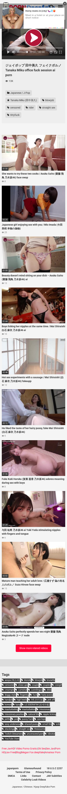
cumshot (22, 689)
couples (47, 685)
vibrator (51, 733)
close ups (23, 685)
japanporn (13, 768)
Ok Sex (41, 748)
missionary (44, 709)
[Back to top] (60, 786)
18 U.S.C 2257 (55, 768)
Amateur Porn (52, 752)
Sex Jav (50, 748)
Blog (18, 752)
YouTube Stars (12, 738)
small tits (47, 724)
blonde (27, 680)
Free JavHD (8, 748)
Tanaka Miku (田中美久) (23, 100)
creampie (9, 689)
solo (58, 724)
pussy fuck (27, 719)
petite (7, 719)
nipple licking (49, 714)
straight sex (48, 107)
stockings (10, 729)
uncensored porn (35, 733)
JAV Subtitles (54, 775)
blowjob (49, 100)
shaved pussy (31, 724)
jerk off (51, 699)
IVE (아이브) (37, 699)
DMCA (11, 775)
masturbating (11, 709)
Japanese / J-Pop (20, 92)
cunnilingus (37, 689)
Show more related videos (33, 648)
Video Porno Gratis (26, 748)
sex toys (41, 719)
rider (31, 107)
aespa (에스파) (12, 680)
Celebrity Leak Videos (33, 779)
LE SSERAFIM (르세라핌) (37, 704)
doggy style (10, 694)
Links (23, 775)
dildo (49, 689)
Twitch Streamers (14, 733)
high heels (22, 699)
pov (16, 719)
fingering (24, 694)
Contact (36, 775)
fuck (35, 694)
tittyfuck (14, 115)
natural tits (33, 714)
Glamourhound (32, 768)
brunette (51, 680)
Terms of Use (22, 772)
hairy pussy (47, 694)
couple (35, 685)
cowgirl (58, 685)
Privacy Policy (44, 772)
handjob (9, 699)
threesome (39, 729)
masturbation (28, 709)
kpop (18, 704)
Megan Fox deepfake (32, 752)
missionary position (14, 714)
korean (8, 704)
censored (15, 107)
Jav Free (10, 752)
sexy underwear (13, 724)
